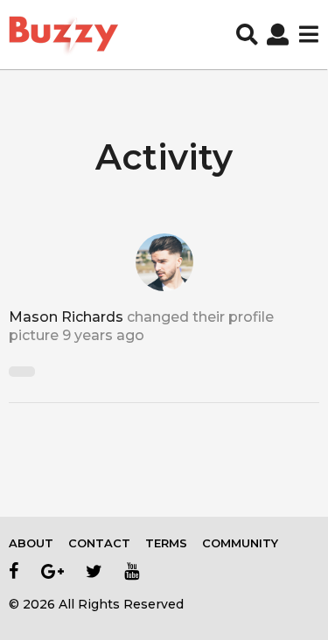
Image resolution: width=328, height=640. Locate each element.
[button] (247, 34)
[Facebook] (14, 571)
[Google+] (52, 571)
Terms (166, 543)
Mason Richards (66, 317)
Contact (99, 543)
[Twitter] (94, 571)
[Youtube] (131, 571)
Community (240, 543)
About (31, 543)
